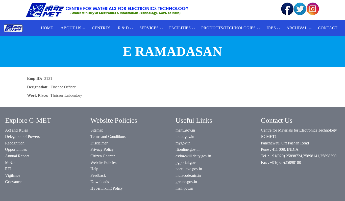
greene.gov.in (186, 182)
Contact (327, 28)
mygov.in (183, 143)
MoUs (10, 162)
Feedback (98, 175)
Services (149, 28)
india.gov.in (185, 136)
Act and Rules (16, 130)
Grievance (13, 182)
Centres (101, 28)
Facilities (180, 28)
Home (47, 28)
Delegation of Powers (22, 136)
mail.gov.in (184, 188)
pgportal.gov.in (188, 162)
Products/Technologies (228, 28)
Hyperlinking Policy (106, 188)
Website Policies (103, 162)
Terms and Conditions (108, 136)
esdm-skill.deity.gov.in (193, 156)
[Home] (15, 28)
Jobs (271, 28)
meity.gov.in (185, 130)
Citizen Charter (102, 156)
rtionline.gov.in (188, 149)
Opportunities (16, 149)
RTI (8, 169)
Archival (296, 28)
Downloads (99, 182)
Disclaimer (99, 143)
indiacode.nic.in (188, 175)
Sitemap (96, 130)
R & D (123, 28)
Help (94, 169)
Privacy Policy (102, 149)
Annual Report (17, 156)
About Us (71, 28)
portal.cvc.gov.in (189, 169)
